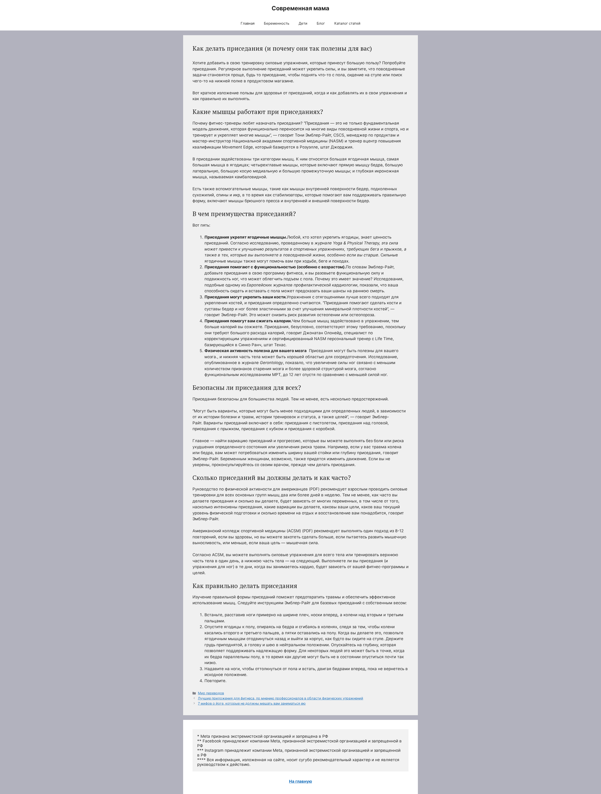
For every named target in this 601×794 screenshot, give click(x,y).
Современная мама (300, 8)
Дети (303, 23)
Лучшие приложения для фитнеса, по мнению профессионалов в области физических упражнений (280, 698)
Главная (247, 23)
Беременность (276, 23)
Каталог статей (347, 23)
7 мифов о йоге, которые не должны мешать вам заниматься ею (252, 703)
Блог (321, 23)
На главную (300, 781)
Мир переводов (211, 693)
